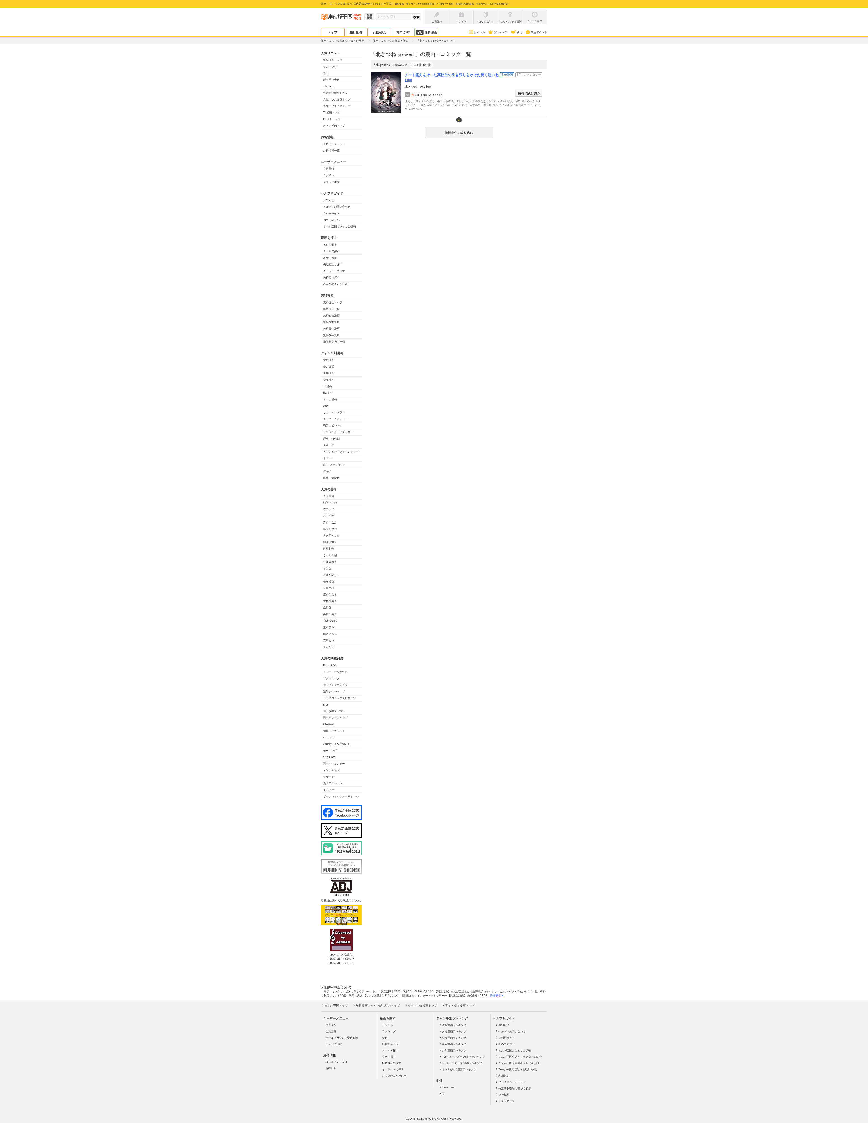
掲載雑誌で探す (332, 264)
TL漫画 (327, 386)
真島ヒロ (328, 640)
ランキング (500, 32)
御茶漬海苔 (330, 542)
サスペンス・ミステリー (338, 432)
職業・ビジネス (332, 425)
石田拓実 (328, 516)
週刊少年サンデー (334, 763)
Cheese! (328, 724)
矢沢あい (328, 647)
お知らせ (328, 200)
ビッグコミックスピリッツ (339, 698)
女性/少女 (379, 32)
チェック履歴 (331, 182)
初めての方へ (331, 219)
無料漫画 (431, 32)
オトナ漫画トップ (334, 125)
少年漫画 (328, 379)
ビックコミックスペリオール (341, 796)
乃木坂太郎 (330, 620)
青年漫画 (328, 373)
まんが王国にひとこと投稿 (339, 226)
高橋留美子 (330, 614)
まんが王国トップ (336, 1005)
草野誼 (327, 568)
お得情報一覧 (331, 150)
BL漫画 (327, 392)
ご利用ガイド (331, 213)
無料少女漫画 (331, 322)
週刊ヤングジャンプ (335, 717)
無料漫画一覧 (331, 309)
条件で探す (330, 244)
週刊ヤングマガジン (335, 685)
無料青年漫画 (331, 328)
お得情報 (331, 1068)
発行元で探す (331, 277)
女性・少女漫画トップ (336, 99)
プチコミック (331, 678)
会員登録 (328, 168)
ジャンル (479, 32)
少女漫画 (328, 366)
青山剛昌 (328, 496)
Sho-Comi (329, 757)
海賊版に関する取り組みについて (341, 900)
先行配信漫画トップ (335, 92)
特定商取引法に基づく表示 (514, 1088)
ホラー (327, 458)
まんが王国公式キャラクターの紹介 (520, 1056)
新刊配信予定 (331, 79)
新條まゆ (328, 588)
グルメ (327, 471)
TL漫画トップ (331, 112)
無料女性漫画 (331, 315)
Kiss (325, 704)
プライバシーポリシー (512, 1082)
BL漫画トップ (331, 119)
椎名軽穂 (328, 581)
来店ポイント (539, 32)
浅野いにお (330, 502)
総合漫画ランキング (454, 1025)
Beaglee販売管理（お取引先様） (518, 1069)
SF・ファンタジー (334, 464)
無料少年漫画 (331, 335)
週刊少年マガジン (334, 711)
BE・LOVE (330, 665)
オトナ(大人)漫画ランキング (459, 1069)
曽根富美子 (330, 601)
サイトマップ (506, 1101)
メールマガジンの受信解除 (342, 1037)
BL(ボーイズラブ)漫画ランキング (462, 1063)
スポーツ (328, 445)
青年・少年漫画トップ (336, 106)
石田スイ (328, 509)
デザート (328, 776)
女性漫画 (328, 360)
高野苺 (327, 607)
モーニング (330, 750)
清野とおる (330, 594)
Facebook (448, 1087)
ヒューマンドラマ (334, 412)
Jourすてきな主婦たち (336, 744)
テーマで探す (331, 251)
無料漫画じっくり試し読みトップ (378, 1005)
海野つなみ (330, 522)
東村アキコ (330, 627)
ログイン (328, 175)
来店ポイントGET (334, 144)
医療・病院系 (331, 478)
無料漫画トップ (332, 60)
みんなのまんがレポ (335, 284)
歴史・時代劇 (331, 438)
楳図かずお (330, 529)
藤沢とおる (330, 634)
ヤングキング (331, 770)
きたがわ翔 (330, 555)
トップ (332, 32)
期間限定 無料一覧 (334, 341)
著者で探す (330, 257)
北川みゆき (330, 561)
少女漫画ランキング (454, 1037)
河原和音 (328, 548)
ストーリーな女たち (335, 671)
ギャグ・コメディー (335, 419)
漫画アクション (332, 783)
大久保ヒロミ (331, 535)
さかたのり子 (331, 575)
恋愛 (326, 405)
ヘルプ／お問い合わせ (336, 206)
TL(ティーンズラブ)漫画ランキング (463, 1056)
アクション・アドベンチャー (341, 451)
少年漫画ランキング (454, 1050)
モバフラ (328, 789)
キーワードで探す (334, 271)
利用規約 (503, 1075)
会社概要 (503, 1094)
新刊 (519, 32)
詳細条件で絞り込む (459, 132)
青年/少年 (403, 32)
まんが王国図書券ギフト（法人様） (520, 1063)
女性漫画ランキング (454, 1031)
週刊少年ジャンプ (334, 691)
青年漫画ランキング (454, 1044)
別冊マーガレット (334, 730)
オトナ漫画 (330, 399)
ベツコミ (328, 737)
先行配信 (356, 32)
